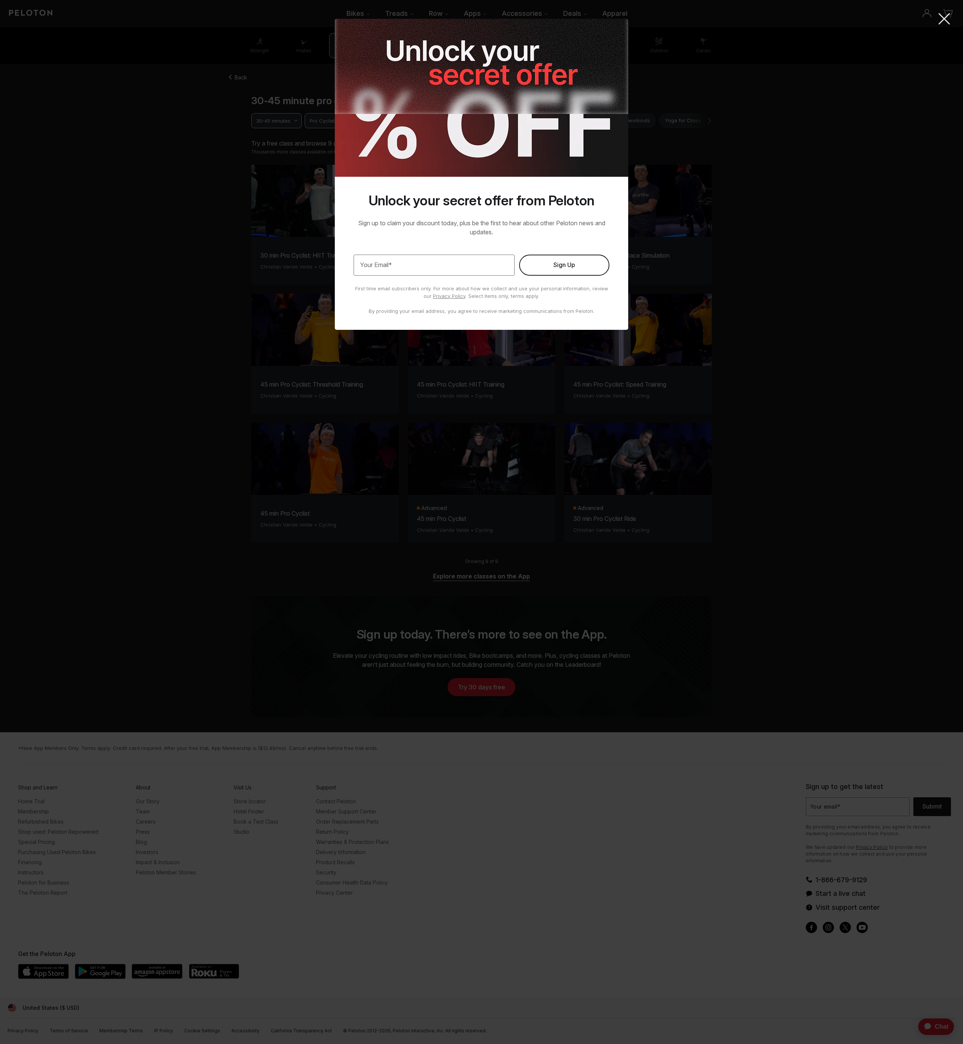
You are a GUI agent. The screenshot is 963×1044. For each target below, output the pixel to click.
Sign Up (564, 265)
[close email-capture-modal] (944, 19)
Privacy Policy (449, 296)
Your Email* (376, 265)
